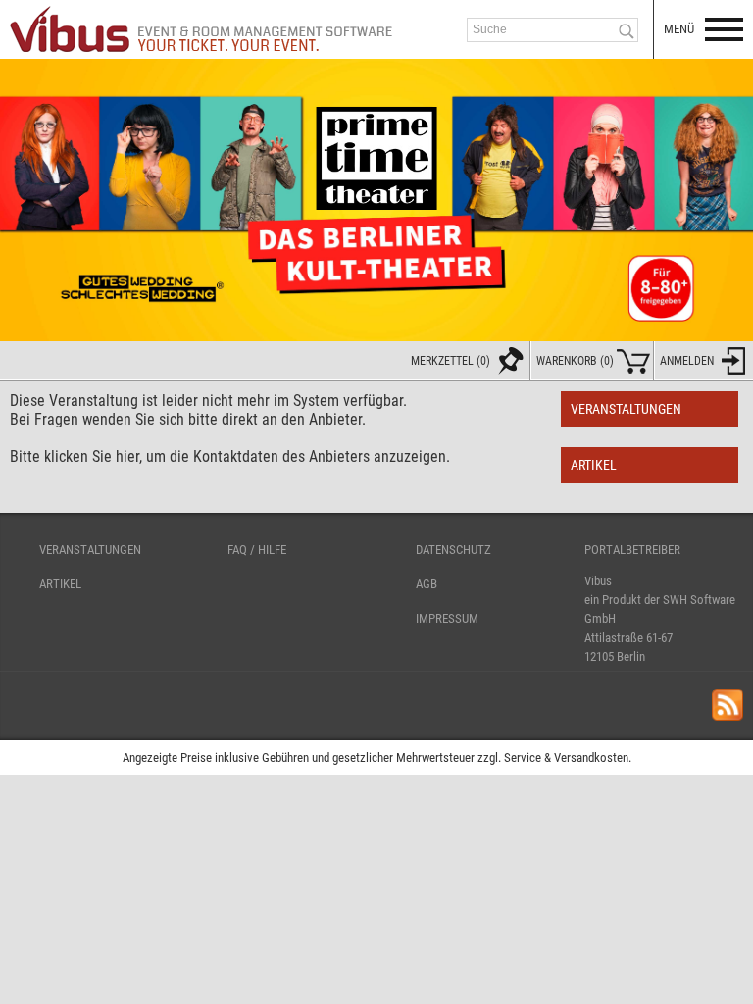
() (575, 361)
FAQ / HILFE (256, 549)
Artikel (594, 465)
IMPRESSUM (447, 618)
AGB (426, 584)
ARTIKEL (60, 584)
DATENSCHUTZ (453, 549)
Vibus (598, 581)
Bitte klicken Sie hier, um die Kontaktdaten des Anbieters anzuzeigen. (230, 456)
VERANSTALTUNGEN (90, 549)
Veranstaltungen (626, 409)
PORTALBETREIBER (632, 549)
